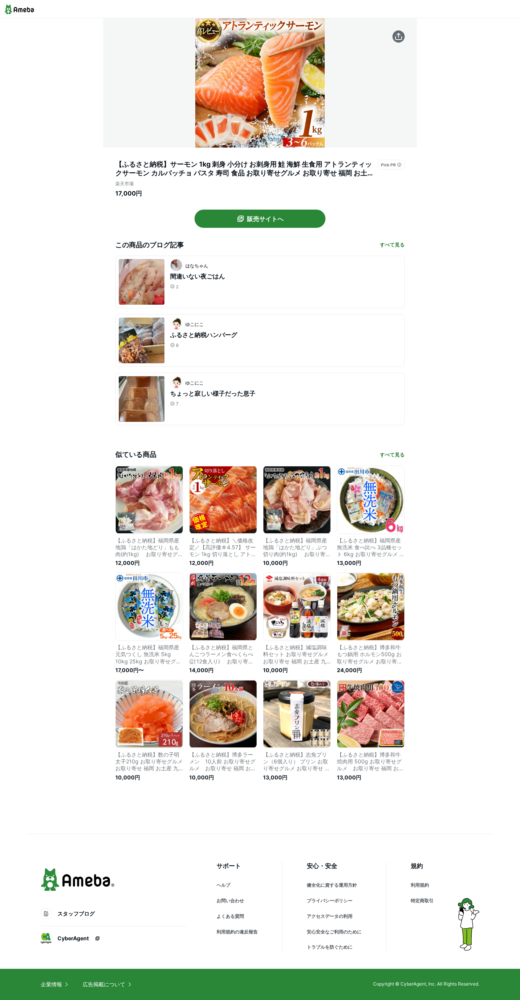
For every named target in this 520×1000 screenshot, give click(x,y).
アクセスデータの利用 (330, 916)
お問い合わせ (230, 900)
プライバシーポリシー (330, 900)
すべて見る (392, 245)
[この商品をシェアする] (398, 36)
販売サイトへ (265, 219)
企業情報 (51, 984)
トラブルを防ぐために (330, 947)
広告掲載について (104, 984)
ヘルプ (223, 885)
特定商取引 (422, 900)
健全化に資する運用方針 (332, 885)
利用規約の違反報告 (237, 932)
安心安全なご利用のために (334, 932)
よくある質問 (230, 916)
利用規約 (420, 885)
